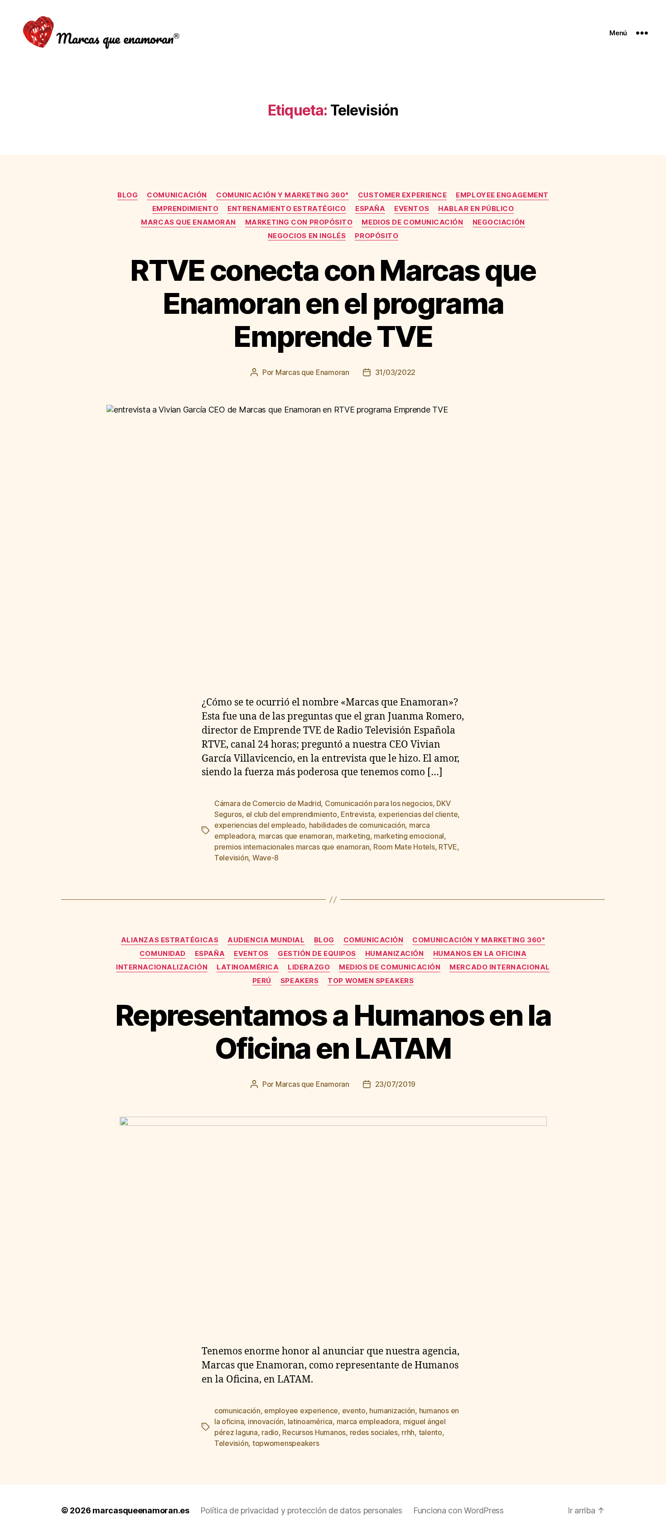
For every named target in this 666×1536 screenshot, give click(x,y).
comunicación (177, 195)
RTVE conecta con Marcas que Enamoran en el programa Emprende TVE (333, 303)
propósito (376, 236)
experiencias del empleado (259, 825)
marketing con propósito (299, 222)
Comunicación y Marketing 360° (282, 195)
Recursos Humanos (314, 1432)
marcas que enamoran (188, 222)
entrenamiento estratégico (286, 209)
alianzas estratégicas (170, 940)
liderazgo (309, 967)
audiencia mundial (265, 940)
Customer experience (402, 195)
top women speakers (371, 981)
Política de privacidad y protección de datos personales (301, 1510)
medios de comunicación (412, 222)
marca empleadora (368, 1421)
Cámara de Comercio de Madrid (267, 803)
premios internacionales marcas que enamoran (291, 846)
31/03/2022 (395, 372)
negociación (499, 222)
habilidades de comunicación (357, 825)
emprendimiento (185, 209)
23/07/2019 (395, 1084)
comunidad (163, 954)
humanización (394, 954)
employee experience (301, 1410)
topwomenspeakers (285, 1443)
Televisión (231, 857)
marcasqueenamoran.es (140, 1510)
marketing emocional (409, 835)
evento (354, 1410)
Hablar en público (476, 209)
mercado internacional (499, 967)
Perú (261, 981)
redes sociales (374, 1432)
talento (430, 1432)
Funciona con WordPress (458, 1510)
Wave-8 (265, 857)
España (370, 209)
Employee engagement (502, 195)
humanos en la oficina (480, 954)
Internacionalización (162, 967)
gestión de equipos (317, 954)
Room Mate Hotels (404, 846)
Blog (127, 195)
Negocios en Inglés (307, 236)
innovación (266, 1421)
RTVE (448, 846)
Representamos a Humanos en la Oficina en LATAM (333, 1032)
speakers (299, 981)
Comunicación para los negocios (379, 803)
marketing (353, 835)
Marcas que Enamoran (312, 372)
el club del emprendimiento (291, 814)
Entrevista (357, 814)
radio (270, 1432)
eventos (411, 209)
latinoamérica (248, 967)
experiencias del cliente (418, 814)
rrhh (408, 1432)
